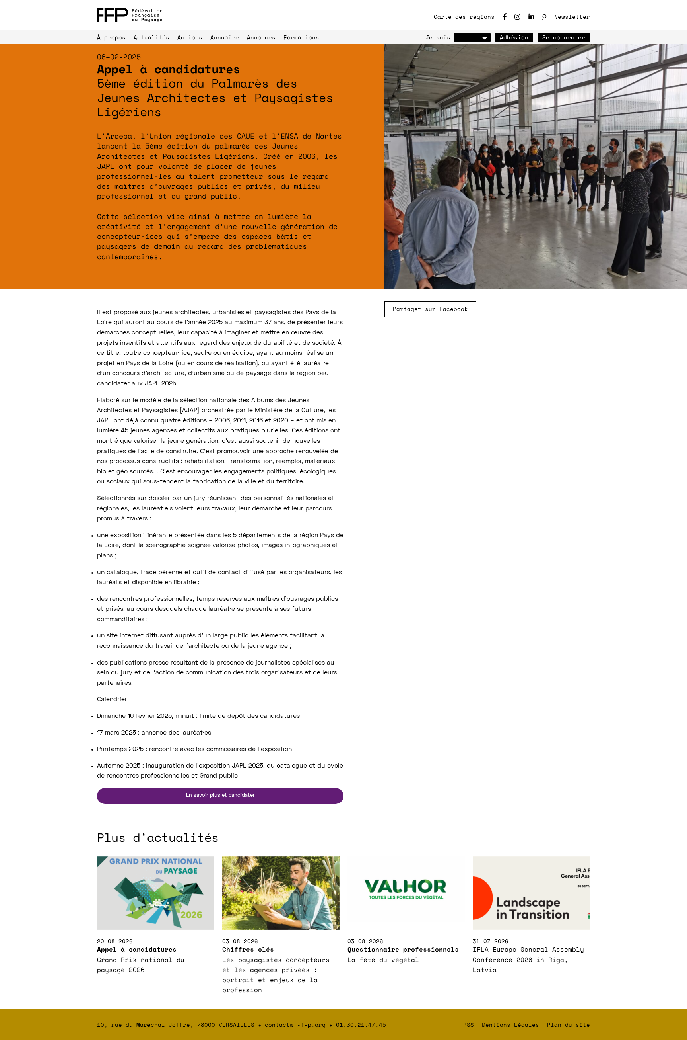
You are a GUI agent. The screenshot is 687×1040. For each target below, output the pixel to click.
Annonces (261, 37)
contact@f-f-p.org (295, 1024)
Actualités (151, 37)
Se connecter (563, 37)
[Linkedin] (531, 17)
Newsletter (572, 16)
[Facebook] (505, 17)
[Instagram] (517, 17)
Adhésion (514, 37)
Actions (189, 37)
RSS (468, 1024)
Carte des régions (464, 16)
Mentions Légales (510, 1024)
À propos (111, 37)
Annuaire (224, 37)
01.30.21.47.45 (361, 1024)
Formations (301, 37)
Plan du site (568, 1024)
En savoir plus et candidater (220, 795)
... (464, 37)
